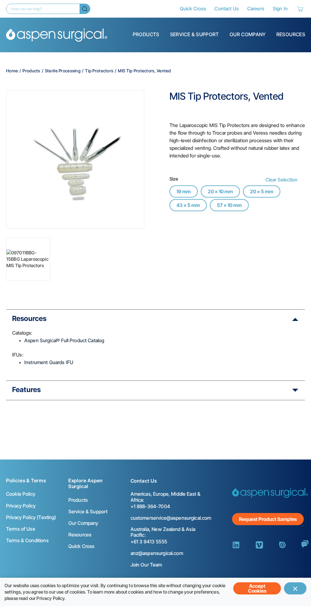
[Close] (295, 588)
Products (146, 34)
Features (26, 389)
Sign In (280, 8)
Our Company (248, 34)
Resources (290, 34)
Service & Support (194, 34)
